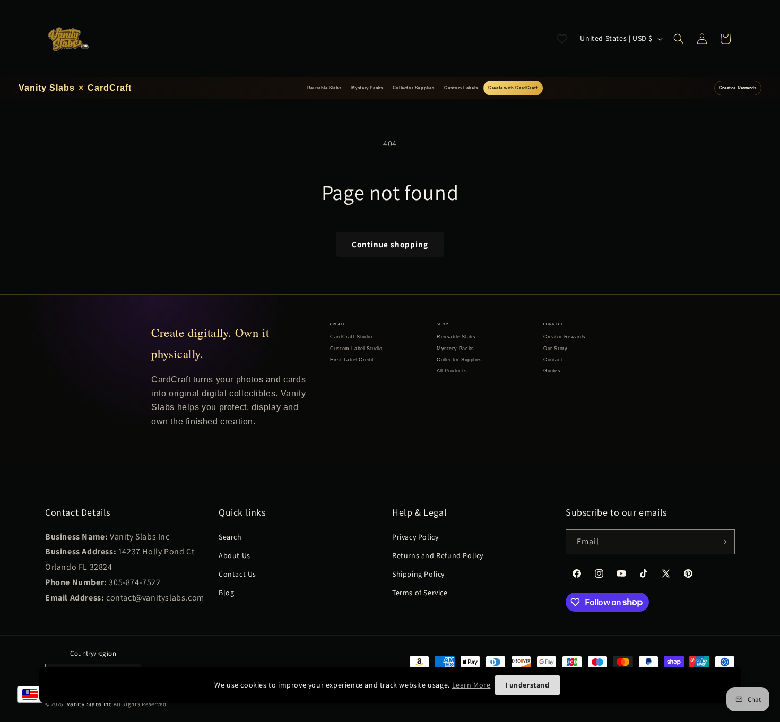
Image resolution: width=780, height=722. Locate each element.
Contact (553, 359)
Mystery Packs (367, 87)
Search (230, 537)
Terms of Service (420, 592)
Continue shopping (390, 244)
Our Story (555, 348)
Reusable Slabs (324, 87)
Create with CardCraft (513, 87)
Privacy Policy (415, 537)
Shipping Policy (418, 574)
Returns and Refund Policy (437, 555)
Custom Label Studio (356, 348)
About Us (234, 555)
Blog (226, 592)
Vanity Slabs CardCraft (75, 87)
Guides (552, 370)
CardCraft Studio (351, 337)
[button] (678, 38)
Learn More (471, 685)
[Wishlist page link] (562, 38)
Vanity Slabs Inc (89, 704)
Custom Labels (461, 87)
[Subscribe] (722, 541)
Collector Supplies (414, 87)
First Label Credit (352, 359)
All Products (452, 370)
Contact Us (237, 574)
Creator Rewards (738, 87)
